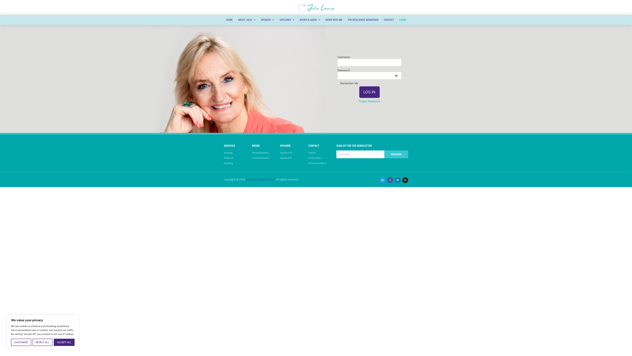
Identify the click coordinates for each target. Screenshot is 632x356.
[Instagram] (405, 180)
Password (343, 70)
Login (402, 19)
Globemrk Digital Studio (260, 179)
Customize (21, 342)
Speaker (266, 19)
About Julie (245, 19)
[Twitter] (382, 180)
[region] (43, 332)
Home (229, 19)
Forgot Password (369, 101)
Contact (389, 19)
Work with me (334, 19)
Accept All (64, 342)
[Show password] (396, 75)
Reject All (42, 342)
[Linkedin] (398, 180)
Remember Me (349, 83)
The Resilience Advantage (363, 19)
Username (343, 57)
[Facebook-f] (390, 180)
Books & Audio (308, 19)
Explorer (285, 19)
